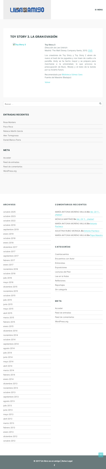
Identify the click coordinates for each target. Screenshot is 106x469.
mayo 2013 (8, 414)
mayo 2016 (8, 282)
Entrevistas (60, 263)
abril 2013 (7, 419)
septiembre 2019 (11, 229)
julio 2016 (7, 278)
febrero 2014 (9, 375)
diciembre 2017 (10, 247)
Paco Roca (8, 126)
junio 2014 (8, 357)
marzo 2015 (8, 317)
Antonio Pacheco (91, 231)
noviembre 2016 (10, 269)
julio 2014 (7, 353)
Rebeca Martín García (13, 131)
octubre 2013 (9, 392)
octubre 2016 (9, 273)
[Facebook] (53, 465)
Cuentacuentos (62, 254)
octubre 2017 (9, 251)
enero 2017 (8, 264)
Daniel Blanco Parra (12, 140)
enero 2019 (8, 234)
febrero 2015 (9, 322)
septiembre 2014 (11, 344)
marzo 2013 (8, 423)
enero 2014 (8, 379)
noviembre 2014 (10, 335)
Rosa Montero (9, 122)
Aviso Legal (67, 461)
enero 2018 (8, 242)
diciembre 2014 (10, 330)
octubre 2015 (9, 295)
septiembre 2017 (10, 256)
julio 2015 (7, 300)
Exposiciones (61, 267)
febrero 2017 (9, 260)
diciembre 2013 (10, 383)
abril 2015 (7, 313)
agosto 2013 (9, 401)
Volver (47, 82)
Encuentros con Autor (64, 258)
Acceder (7, 158)
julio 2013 (7, 405)
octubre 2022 (9, 220)
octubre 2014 (9, 339)
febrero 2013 (9, 427)
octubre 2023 (9, 216)
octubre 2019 (9, 225)
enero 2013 (8, 432)
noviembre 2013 (10, 388)
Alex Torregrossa (10, 135)
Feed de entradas (11, 162)
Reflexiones (60, 280)
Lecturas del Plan (63, 272)
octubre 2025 (9, 212)
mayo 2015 (8, 308)
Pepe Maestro (96, 235)
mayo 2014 (8, 361)
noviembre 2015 (10, 291)
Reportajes (60, 285)
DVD (90, 50)
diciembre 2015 (10, 286)
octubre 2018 (9, 238)
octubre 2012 (9, 441)
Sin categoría (61, 289)
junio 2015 (8, 304)
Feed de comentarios (12, 166)
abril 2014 (7, 366)
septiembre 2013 (11, 397)
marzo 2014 (8, 370)
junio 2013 (8, 410)
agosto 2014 (9, 348)
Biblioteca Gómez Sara (72, 74)
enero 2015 (8, 326)
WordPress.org (10, 171)
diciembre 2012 (10, 436)
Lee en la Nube (62, 276)
